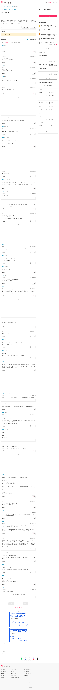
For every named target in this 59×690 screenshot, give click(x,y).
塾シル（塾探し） (27, 675)
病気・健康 (41, 102)
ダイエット (41, 106)
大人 (39, 113)
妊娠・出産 (51, 119)
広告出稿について (3, 675)
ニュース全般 (51, 92)
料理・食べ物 (51, 99)
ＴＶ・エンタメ (41, 95)
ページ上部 (29, 684)
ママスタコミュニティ (27, 673)
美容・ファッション (52, 103)
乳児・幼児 (41, 122)
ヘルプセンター (3, 671)
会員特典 (2, 673)
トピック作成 (48, 16)
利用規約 (12, 671)
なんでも (40, 92)
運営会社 (2, 677)
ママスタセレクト (27, 671)
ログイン (53, 2)
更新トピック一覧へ (19, 607)
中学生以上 (41, 125)
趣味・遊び (41, 109)
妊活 (39, 119)
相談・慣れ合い (52, 109)
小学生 (50, 122)
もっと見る (48, 48)
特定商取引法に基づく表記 (15, 677)
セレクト (40, 131)
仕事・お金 (51, 106)
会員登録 (49, 2)
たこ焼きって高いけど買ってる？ (10, 9)
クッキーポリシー (14, 675)
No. (3, 45)
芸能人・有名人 (52, 95)
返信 (4, 51)
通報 (1, 27)
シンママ (50, 125)
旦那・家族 (41, 99)
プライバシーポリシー (14, 673)
